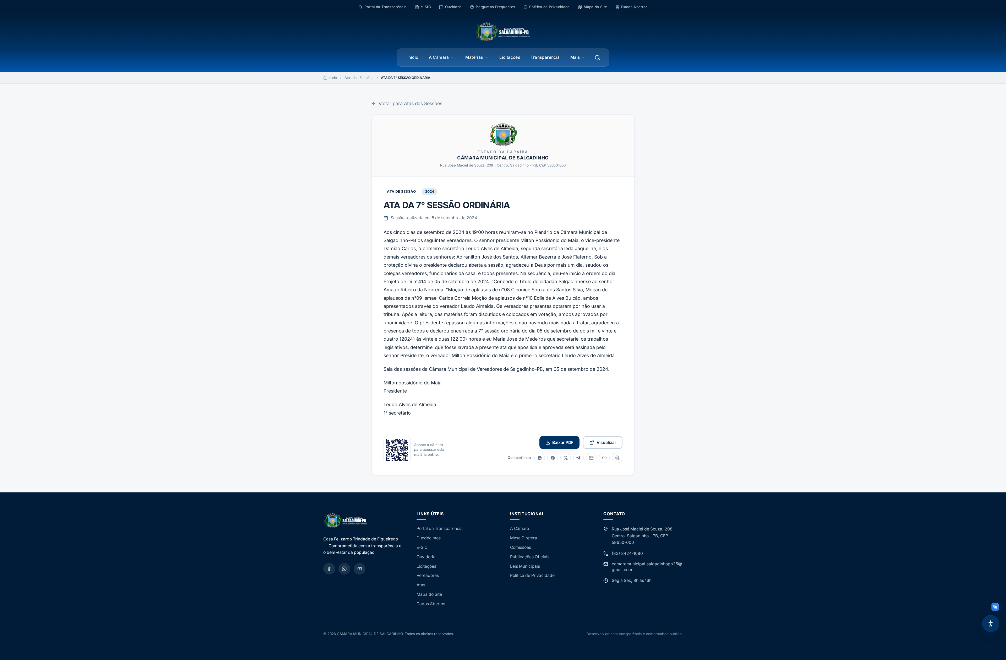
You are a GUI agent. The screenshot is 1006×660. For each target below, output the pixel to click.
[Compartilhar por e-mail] (591, 458)
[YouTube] (359, 569)
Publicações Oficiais (529, 556)
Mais (575, 57)
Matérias (474, 57)
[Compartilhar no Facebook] (552, 458)
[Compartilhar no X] (565, 458)
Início (412, 57)
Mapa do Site (429, 594)
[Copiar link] (604, 458)
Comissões (520, 547)
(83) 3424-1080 (627, 553)
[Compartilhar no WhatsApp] (539, 458)
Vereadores (428, 575)
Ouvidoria (426, 556)
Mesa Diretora (523, 537)
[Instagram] (344, 569)
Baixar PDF (562, 442)
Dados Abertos (431, 603)
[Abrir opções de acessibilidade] (990, 623)
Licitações (509, 57)
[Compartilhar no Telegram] (578, 458)
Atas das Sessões (359, 78)
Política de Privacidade (532, 575)
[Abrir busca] (597, 57)
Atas (421, 584)
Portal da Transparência (440, 528)
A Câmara (439, 57)
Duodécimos (429, 537)
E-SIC (422, 547)
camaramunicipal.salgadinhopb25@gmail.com (647, 566)
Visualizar (606, 442)
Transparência (545, 57)
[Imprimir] (617, 458)
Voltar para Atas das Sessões (410, 103)
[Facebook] (329, 569)
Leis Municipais (525, 566)
